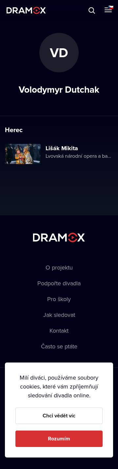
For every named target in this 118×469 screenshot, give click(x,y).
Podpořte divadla (59, 283)
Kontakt (59, 330)
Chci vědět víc (59, 415)
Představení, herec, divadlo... (61, 10)
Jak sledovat (59, 315)
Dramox (26, 10)
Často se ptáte (59, 346)
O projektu (59, 267)
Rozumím (59, 438)
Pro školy (59, 299)
